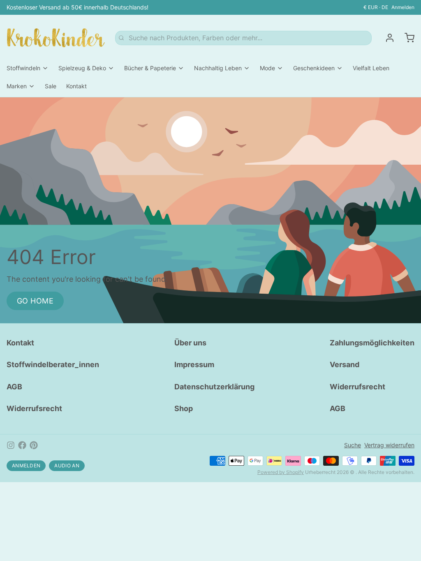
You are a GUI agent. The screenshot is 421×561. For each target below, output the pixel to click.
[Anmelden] (386, 38)
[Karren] (406, 38)
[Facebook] (22, 445)
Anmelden (402, 7)
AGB (14, 386)
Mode (267, 67)
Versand (344, 364)
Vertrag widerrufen (389, 444)
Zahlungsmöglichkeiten (372, 342)
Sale (50, 86)
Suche (352, 444)
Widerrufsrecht (34, 408)
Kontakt (76, 86)
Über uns (190, 342)
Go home (35, 301)
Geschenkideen (314, 67)
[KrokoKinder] (56, 37)
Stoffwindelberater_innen (53, 364)
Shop (183, 408)
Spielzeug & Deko (82, 67)
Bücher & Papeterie (150, 67)
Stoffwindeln (23, 67)
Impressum (194, 364)
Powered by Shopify (280, 472)
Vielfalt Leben (371, 67)
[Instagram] (11, 445)
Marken (17, 86)
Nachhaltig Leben (218, 67)
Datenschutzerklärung (214, 386)
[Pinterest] (34, 445)
